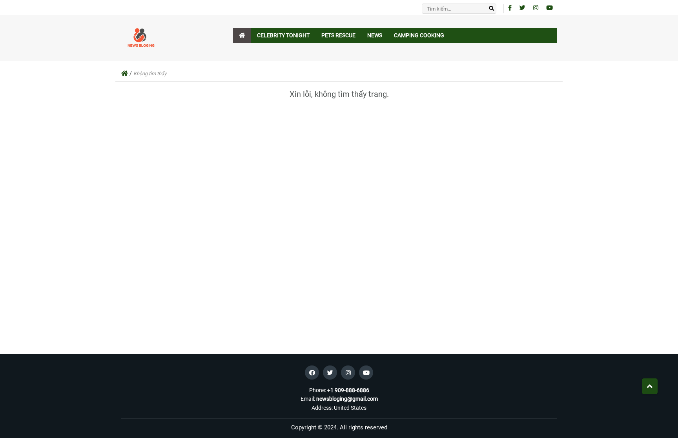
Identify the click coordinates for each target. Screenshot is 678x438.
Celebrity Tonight (283, 35)
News (374, 35)
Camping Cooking (419, 35)
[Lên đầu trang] (650, 386)
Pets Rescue (338, 35)
